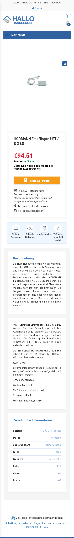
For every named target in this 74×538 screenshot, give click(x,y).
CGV (46, 526)
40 (59, 480)
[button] (64, 63)
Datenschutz (33, 526)
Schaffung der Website (18, 523)
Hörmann (56, 437)
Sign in (38, 8)
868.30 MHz (54, 459)
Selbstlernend (53, 445)
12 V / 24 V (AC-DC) (51, 430)
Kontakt (62, 523)
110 (59, 466)
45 (59, 473)
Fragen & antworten (44, 523)
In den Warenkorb (40, 180)
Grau (58, 452)
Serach (66, 16)
